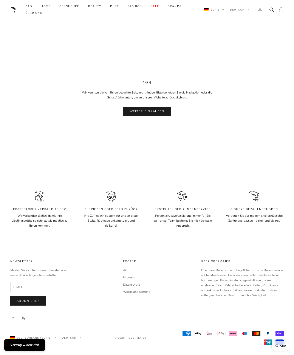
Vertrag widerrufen (24, 345)
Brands (174, 6)
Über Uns (33, 12)
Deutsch (237, 9)
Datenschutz (131, 285)
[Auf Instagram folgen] (12, 318)
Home (46, 6)
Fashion (135, 6)
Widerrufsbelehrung (136, 292)
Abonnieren (28, 301)
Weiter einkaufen (147, 111)
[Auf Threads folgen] (24, 318)
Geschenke (69, 6)
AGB (126, 270)
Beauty (95, 6)
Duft (114, 6)
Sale (155, 6)
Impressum (130, 277)
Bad (28, 6)
